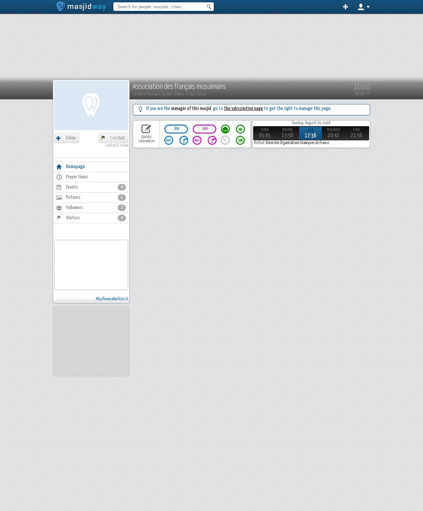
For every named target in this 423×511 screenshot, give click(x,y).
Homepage (75, 166)
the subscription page (243, 108)
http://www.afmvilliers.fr (112, 299)
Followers (94, 207)
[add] (345, 7)
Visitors (94, 217)
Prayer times (77, 176)
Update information (146, 139)
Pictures (94, 197)
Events (94, 187)
